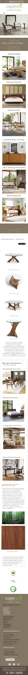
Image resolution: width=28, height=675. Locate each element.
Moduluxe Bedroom (14, 82)
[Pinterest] (14, 664)
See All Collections (14, 48)
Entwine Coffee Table (14, 269)
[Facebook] (10, 664)
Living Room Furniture (12, 425)
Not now (12, 672)
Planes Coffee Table (14, 293)
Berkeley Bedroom (14, 195)
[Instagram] (18, 664)
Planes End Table (14, 338)
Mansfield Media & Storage (14, 139)
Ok (7, 672)
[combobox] (16, 2)
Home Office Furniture (12, 457)
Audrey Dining (14, 54)
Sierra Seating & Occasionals (14, 167)
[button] (5, 1)
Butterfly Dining (14, 110)
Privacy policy (19, 672)
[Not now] (26, 670)
